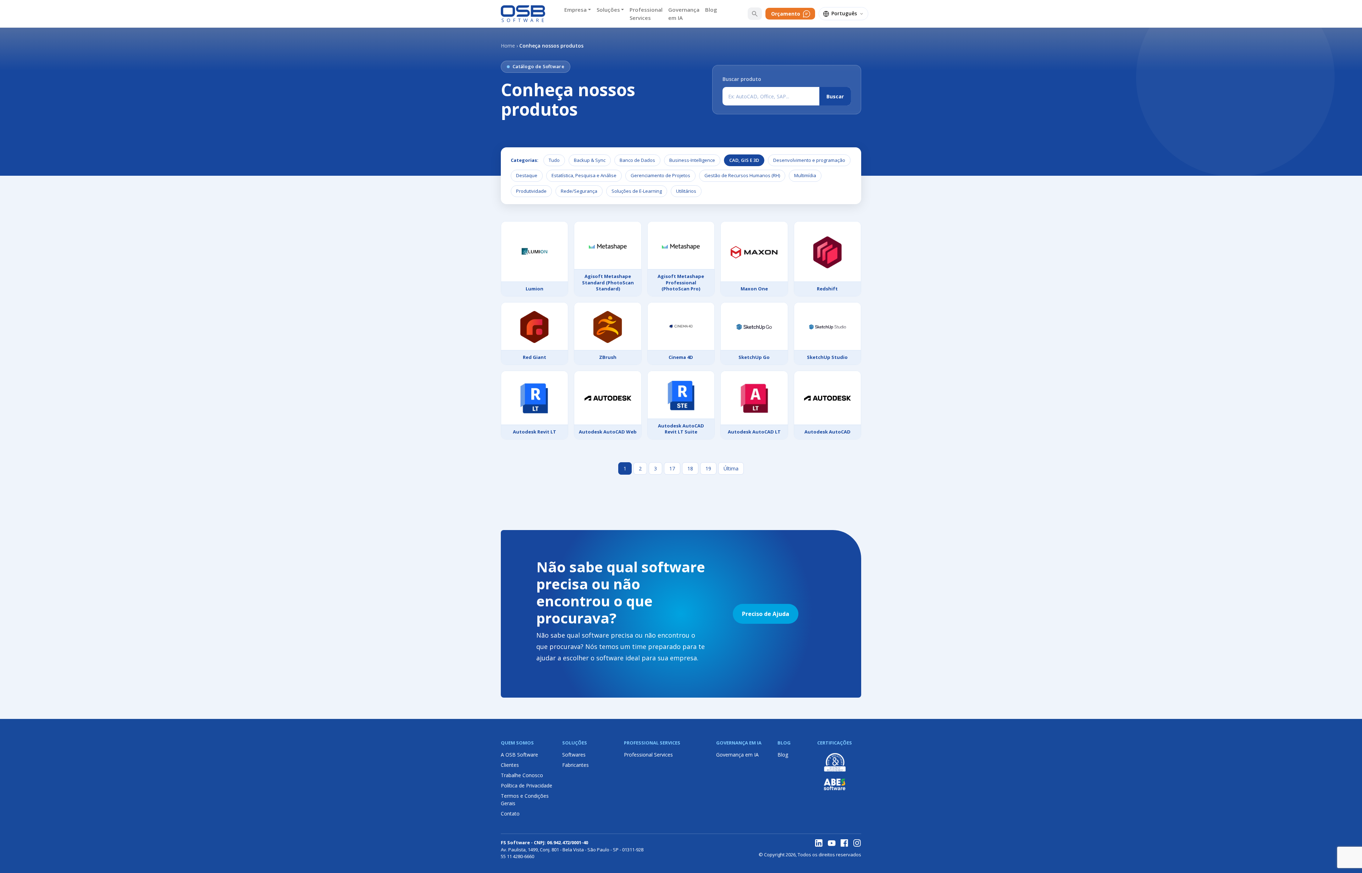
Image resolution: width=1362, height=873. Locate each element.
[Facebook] (844, 843)
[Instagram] (857, 843)
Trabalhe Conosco (522, 775)
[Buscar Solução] (755, 14)
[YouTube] (832, 843)
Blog (711, 9)
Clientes (510, 765)
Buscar (835, 96)
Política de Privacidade (526, 785)
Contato (510, 813)
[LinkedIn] (819, 843)
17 (672, 468)
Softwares (574, 754)
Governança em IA (683, 13)
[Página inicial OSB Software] (523, 14)
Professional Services (646, 13)
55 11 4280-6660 (517, 856)
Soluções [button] (608, 9)
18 (690, 468)
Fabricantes (575, 765)
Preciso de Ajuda (765, 614)
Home (508, 45)
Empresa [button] (575, 9)
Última (731, 468)
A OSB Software (519, 754)
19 (708, 468)
